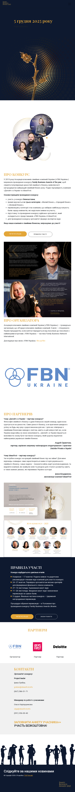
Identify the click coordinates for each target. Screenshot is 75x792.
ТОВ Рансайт (28, 775)
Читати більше (15, 234)
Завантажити (46, 616)
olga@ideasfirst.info (22, 709)
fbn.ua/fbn (41, 341)
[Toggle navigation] (70, 4)
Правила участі (40, 234)
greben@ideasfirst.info (23, 687)
